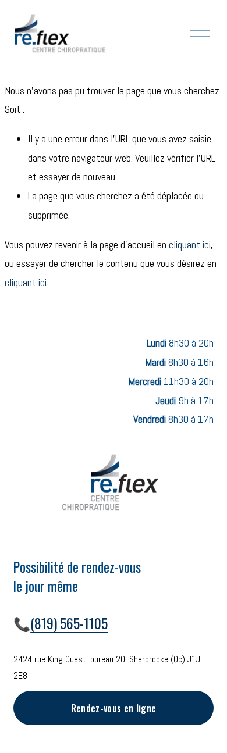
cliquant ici (190, 244)
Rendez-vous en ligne (113, 708)
